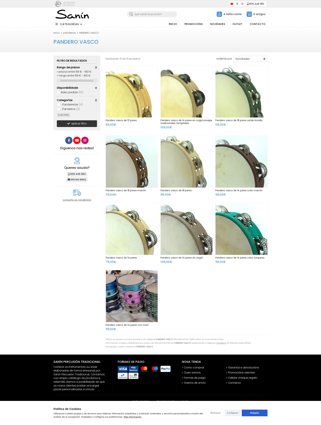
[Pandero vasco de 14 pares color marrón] (241, 162)
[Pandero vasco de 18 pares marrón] (132, 162)
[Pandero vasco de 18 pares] (186, 162)
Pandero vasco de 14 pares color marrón (238, 190)
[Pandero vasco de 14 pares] (132, 229)
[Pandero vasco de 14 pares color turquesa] (241, 229)
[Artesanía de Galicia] (65, 4)
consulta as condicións (77, 200)
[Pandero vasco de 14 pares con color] (132, 296)
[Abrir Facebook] (237, 4)
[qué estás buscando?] (152, 14)
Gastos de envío (195, 383)
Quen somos (192, 372)
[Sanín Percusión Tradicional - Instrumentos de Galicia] (72, 14)
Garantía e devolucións (243, 367)
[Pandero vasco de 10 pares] (132, 91)
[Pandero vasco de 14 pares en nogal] (186, 229)
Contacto (234, 383)
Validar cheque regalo (242, 378)
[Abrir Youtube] (232, 4)
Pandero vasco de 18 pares (176, 190)
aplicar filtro (79, 123)
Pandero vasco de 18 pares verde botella (238, 120)
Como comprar (194, 367)
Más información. (133, 416)
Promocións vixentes (241, 372)
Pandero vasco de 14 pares (121, 257)
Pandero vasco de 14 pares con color (127, 325)
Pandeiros (221, 343)
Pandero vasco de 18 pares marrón (126, 190)
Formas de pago (195, 378)
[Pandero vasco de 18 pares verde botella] (241, 91)
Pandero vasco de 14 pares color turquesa (239, 257)
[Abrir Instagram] (242, 4)
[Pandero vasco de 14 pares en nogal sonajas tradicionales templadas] (186, 91)
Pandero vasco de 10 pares (121, 120)
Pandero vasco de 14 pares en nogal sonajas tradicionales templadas (186, 122)
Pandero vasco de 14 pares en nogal (181, 257)
